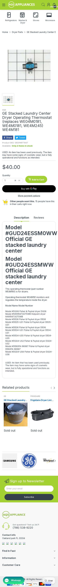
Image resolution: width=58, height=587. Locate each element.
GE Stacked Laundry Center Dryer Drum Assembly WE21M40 (15, 400)
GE (5, 396)
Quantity (6, 175)
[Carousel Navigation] (53, 388)
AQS (4, 110)
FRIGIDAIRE (35, 396)
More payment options (29, 195)
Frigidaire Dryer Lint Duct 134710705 (40, 400)
